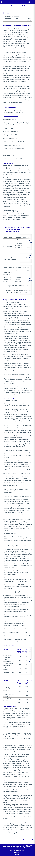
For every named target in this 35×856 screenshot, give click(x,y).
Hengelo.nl (16, 852)
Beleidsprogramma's (18, 5)
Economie (26, 5)
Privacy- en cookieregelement (16, 850)
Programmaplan (9, 5)
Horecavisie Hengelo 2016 (11, 116)
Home (3, 5)
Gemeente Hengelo (12, 846)
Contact (17, 854)
